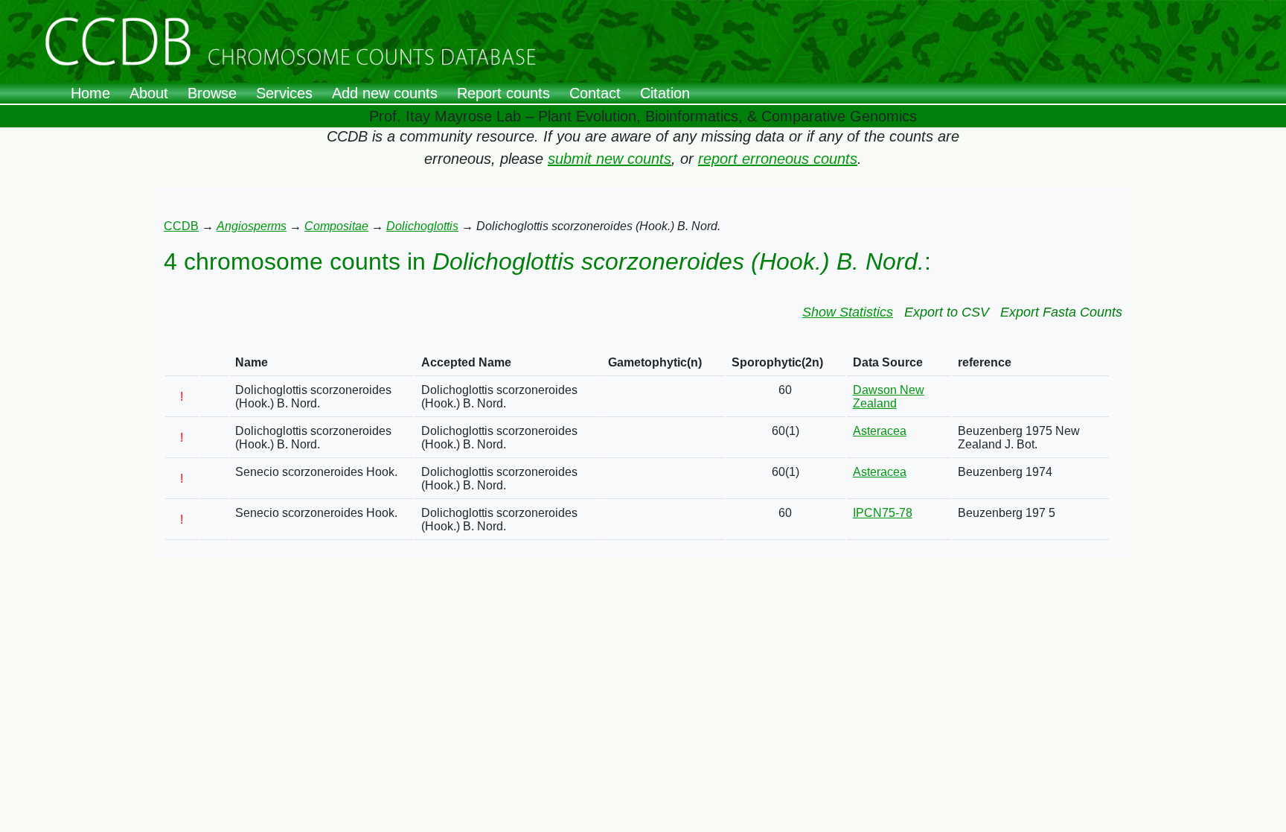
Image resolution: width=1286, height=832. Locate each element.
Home (90, 93)
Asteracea (879, 431)
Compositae (336, 226)
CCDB (181, 226)
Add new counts (385, 93)
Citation (665, 93)
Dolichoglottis (422, 226)
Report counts (503, 93)
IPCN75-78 (882, 512)
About (148, 93)
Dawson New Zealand (888, 397)
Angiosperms (252, 226)
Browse (212, 93)
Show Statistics (847, 312)
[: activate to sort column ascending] (181, 363)
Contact (595, 93)
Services (284, 93)
